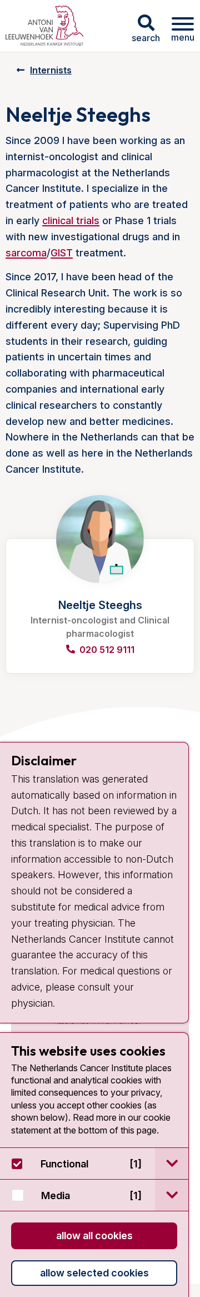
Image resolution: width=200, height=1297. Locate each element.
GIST (62, 253)
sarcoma (26, 253)
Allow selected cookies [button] (94, 1273)
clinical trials (70, 220)
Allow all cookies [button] (94, 1235)
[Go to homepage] (44, 26)
